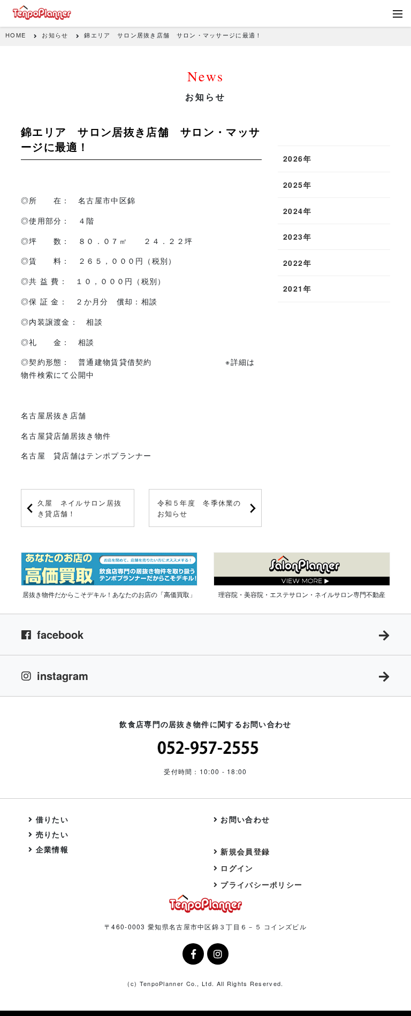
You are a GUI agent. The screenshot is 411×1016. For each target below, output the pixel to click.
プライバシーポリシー (261, 884)
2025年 (297, 184)
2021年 (297, 288)
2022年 (297, 262)
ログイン (236, 867)
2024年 (297, 210)
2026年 (297, 158)
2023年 (297, 236)
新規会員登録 (245, 851)
